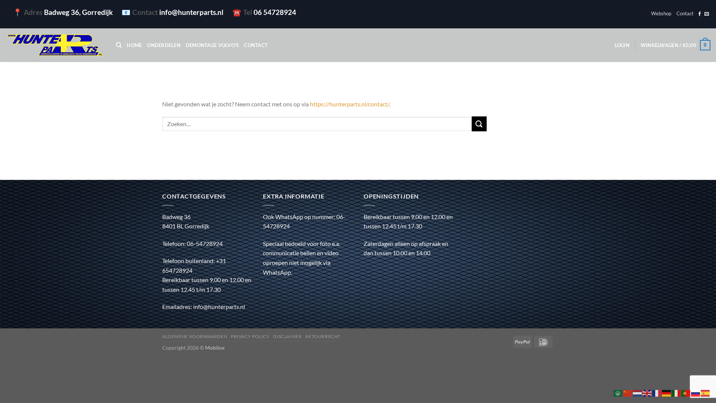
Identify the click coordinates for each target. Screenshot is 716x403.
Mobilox (215, 347)
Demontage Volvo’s (212, 45)
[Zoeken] (119, 45)
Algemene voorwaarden (194, 336)
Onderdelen (163, 45)
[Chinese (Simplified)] (628, 392)
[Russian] (696, 392)
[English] (647, 392)
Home (134, 45)
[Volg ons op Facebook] (699, 14)
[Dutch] (638, 392)
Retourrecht (322, 336)
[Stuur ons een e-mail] (706, 14)
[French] (657, 392)
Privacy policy (250, 336)
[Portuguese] (686, 392)
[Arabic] (618, 392)
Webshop (661, 13)
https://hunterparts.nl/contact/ (349, 103)
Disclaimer (287, 336)
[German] (667, 392)
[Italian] (676, 392)
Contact (685, 13)
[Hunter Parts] (55, 45)
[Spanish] (705, 392)
